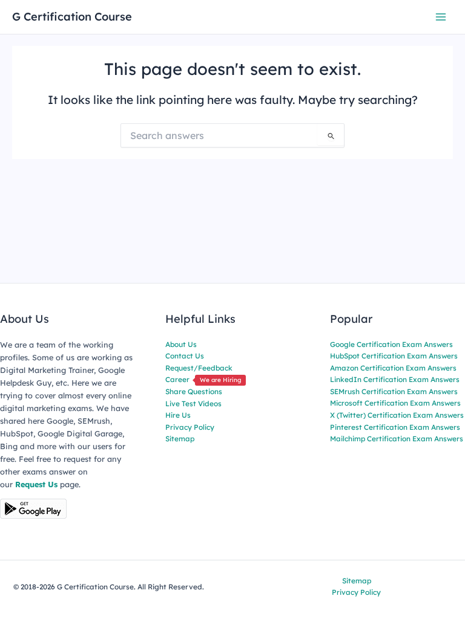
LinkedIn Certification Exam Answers (395, 379)
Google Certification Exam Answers (391, 344)
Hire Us (178, 415)
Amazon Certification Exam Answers (393, 367)
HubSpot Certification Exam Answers (394, 355)
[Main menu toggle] (441, 16)
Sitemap (179, 438)
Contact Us (184, 355)
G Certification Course (72, 17)
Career (203, 379)
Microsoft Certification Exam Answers (395, 402)
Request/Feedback (198, 367)
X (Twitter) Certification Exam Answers (397, 415)
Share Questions (193, 391)
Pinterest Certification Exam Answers (395, 427)
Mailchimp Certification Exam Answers (396, 438)
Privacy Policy (189, 427)
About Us (181, 344)
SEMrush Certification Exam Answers (394, 391)
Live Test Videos (193, 403)
